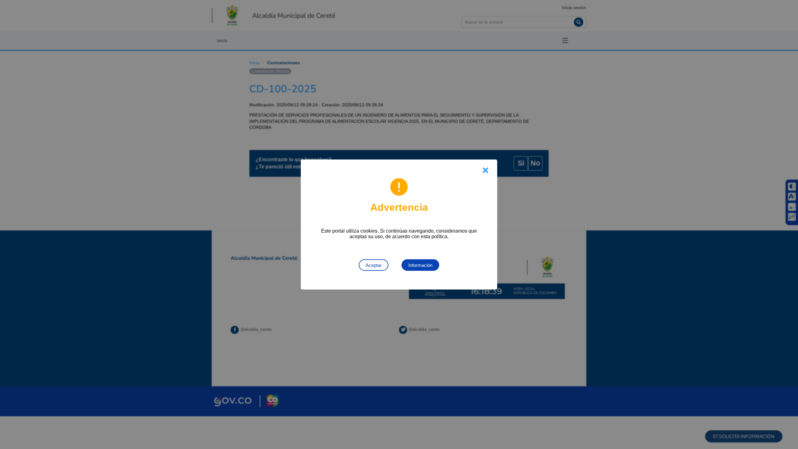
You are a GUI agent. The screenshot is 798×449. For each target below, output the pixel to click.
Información (420, 265)
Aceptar (374, 265)
